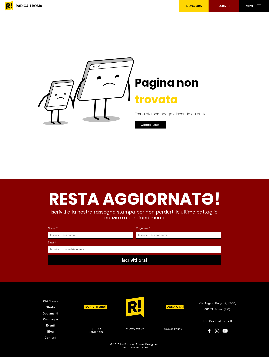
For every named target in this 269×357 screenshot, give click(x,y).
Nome (53, 228)
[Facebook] (209, 331)
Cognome (143, 228)
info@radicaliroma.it (217, 321)
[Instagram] (217, 331)
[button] (249, 6)
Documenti (50, 313)
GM (146, 347)
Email (52, 242)
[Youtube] (225, 331)
